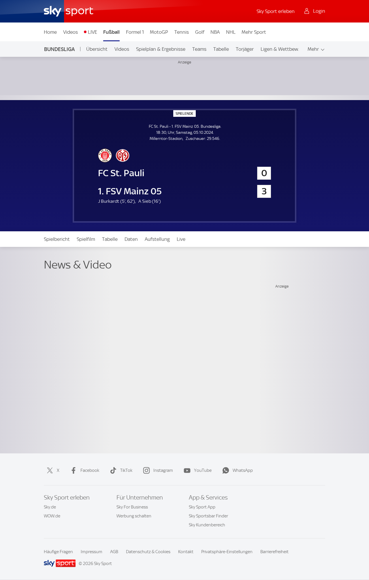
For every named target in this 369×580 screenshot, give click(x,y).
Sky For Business (132, 507)
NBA (215, 32)
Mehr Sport (254, 32)
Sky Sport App (202, 507)
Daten (131, 239)
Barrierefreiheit (274, 551)
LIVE (92, 32)
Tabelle (221, 49)
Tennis (181, 32)
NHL (231, 32)
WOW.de (52, 516)
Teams (199, 49)
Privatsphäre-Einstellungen (227, 551)
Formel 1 (135, 32)
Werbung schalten (133, 516)
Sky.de (50, 507)
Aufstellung (157, 239)
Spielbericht (57, 239)
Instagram (163, 470)
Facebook (89, 470)
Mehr (313, 49)
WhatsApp (243, 470)
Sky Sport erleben (276, 11)
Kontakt (185, 551)
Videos (70, 32)
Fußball (111, 32)
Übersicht (97, 49)
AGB (114, 551)
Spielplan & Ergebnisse (160, 49)
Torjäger (245, 49)
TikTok (126, 470)
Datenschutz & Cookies (148, 551)
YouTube (203, 470)
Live (181, 239)
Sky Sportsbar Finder (208, 516)
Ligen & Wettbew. (280, 49)
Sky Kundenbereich (207, 525)
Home (50, 32)
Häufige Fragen (58, 551)
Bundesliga (59, 49)
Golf (199, 32)
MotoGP (159, 32)
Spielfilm (86, 239)
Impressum (91, 551)
